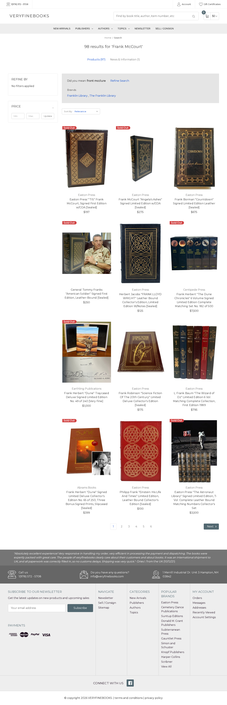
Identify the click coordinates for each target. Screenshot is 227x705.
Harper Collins (170, 657)
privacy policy (154, 698)
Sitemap (103, 607)
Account (186, 4)
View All (166, 666)
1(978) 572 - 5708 (19, 4)
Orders (197, 598)
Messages (199, 602)
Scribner (166, 661)
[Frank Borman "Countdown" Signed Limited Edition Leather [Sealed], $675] (194, 158)
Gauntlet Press (171, 638)
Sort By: (68, 111)
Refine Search (119, 80)
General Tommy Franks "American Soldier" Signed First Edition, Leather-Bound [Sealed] (87, 293)
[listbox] (87, 111)
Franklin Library (77, 95)
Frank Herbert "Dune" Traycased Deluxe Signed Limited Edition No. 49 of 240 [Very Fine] (86, 397)
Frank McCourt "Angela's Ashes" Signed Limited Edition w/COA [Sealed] (140, 203)
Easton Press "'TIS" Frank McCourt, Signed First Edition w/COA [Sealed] (87, 203)
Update (48, 116)
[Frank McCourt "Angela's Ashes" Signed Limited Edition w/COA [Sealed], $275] (140, 158)
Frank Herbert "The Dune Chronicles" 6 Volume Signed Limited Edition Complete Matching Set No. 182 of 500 (194, 300)
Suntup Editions (172, 616)
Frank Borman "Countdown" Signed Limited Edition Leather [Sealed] (194, 203)
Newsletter (142, 28)
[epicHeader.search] (194, 16)
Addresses (199, 607)
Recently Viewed (204, 612)
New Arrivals (61, 28)
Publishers (82, 28)
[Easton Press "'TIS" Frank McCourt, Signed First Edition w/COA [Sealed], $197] (86, 158)
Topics (122, 28)
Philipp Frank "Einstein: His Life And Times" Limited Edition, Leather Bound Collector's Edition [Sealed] (140, 498)
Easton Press (169, 602)
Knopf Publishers (172, 652)
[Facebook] (130, 683)
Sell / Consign (164, 28)
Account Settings (204, 617)
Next (210, 526)
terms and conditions (129, 698)
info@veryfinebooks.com (107, 576)
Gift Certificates (212, 4)
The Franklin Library (102, 95)
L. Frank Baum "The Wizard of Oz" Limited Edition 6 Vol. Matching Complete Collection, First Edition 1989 (194, 399)
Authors (103, 28)
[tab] (96, 59)
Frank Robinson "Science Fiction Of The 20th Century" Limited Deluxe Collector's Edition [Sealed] (140, 399)
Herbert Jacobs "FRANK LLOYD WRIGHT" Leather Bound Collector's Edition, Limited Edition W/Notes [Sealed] (140, 300)
